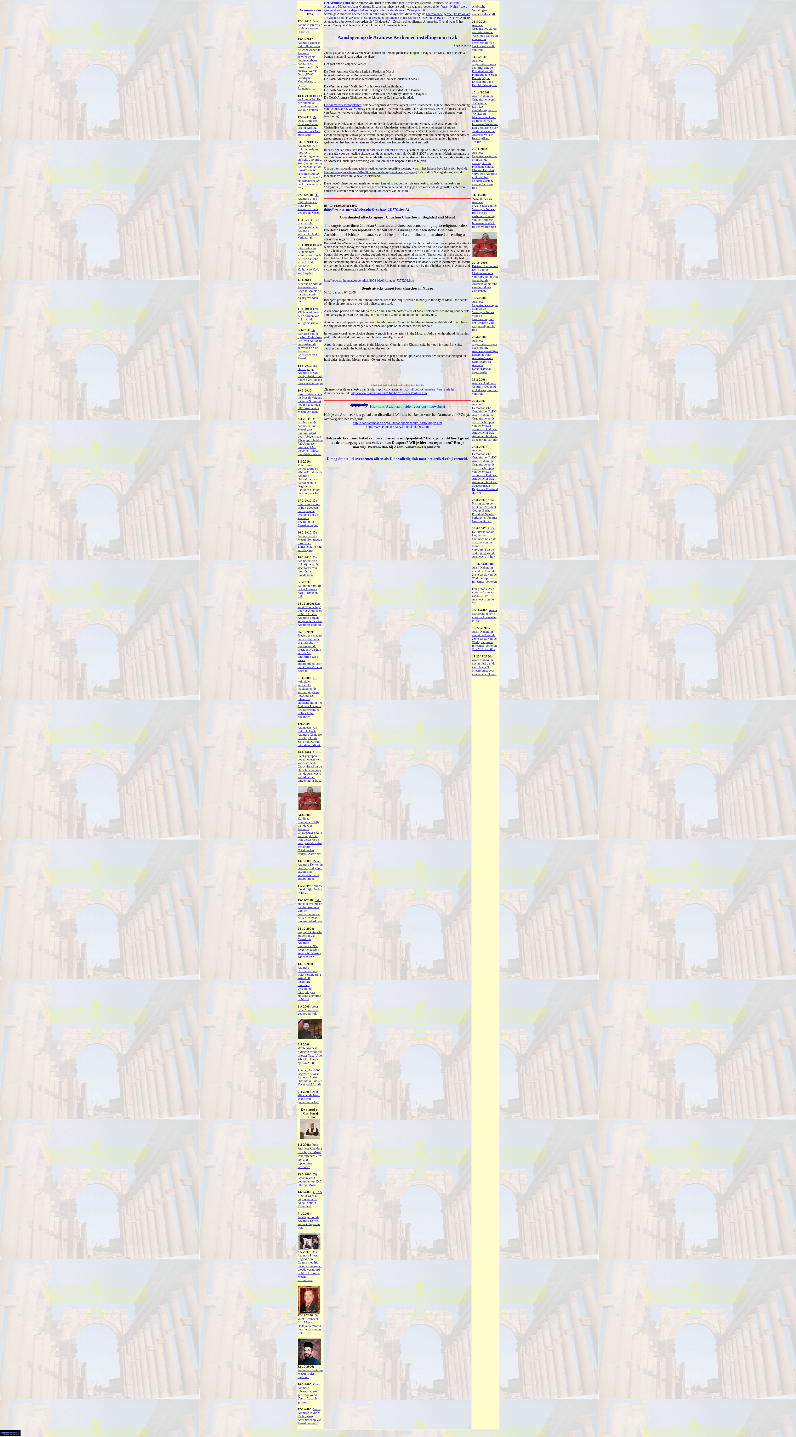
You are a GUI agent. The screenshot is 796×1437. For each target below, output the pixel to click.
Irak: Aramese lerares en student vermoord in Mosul (310, 27)
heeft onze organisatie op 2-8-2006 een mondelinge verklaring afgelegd (370, 172)
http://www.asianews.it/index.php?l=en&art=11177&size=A (366, 209)
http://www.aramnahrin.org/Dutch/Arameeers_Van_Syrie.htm (416, 389)
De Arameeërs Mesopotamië (342, 105)
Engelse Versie (462, 45)
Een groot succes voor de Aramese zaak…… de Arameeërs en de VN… (483, 596)
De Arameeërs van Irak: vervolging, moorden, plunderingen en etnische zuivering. (310, 164)
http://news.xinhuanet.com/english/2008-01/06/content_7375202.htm (369, 280)
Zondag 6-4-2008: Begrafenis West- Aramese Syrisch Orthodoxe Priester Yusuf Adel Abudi (310, 1077)
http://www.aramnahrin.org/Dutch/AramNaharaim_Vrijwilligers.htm (397, 423)
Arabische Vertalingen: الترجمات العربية (483, 10)
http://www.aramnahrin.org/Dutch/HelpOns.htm (397, 426)
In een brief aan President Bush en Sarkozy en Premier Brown (364, 150)
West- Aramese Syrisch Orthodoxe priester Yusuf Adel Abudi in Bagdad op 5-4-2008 (310, 1055)
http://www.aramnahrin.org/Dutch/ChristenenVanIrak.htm (389, 393)
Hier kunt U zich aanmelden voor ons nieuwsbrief (407, 406)
